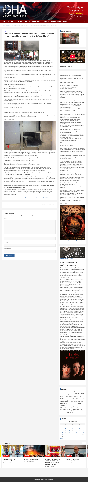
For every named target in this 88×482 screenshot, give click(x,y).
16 (83, 430)
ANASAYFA (6, 21)
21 (76, 432)
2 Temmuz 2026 (27, 461)
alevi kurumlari (14, 197)
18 (65, 432)
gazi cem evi (28, 197)
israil (61, 409)
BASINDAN (46, 21)
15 (79, 430)
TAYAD (72, 411)
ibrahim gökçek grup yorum (44, 197)
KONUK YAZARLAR (56, 21)
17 (62, 432)
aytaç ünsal (76, 396)
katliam (68, 409)
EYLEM (72, 401)
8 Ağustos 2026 (6, 462)
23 (83, 432)
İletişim (65, 21)
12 (69, 430)
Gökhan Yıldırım (69, 406)
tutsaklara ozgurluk (79, 411)
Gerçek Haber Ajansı (69, 403)
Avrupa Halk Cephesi (69, 396)
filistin (75, 401)
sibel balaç (65, 410)
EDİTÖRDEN (6, 455)
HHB (74, 407)
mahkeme (73, 409)
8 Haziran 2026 (48, 466)
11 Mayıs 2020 (7, 38)
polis (61, 410)
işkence (64, 409)
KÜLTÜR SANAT (36, 21)
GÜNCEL (13, 21)
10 (62, 430)
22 (79, 432)
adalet (61, 394)
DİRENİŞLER (27, 21)
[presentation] (83, 443)
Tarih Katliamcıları (10, 205)
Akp (73, 394)
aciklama (8, 197)
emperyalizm (65, 401)
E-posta (6, 242)
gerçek (63, 403)
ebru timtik (81, 399)
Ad (4, 236)
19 (69, 432)
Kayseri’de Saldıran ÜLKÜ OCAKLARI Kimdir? (43, 205)
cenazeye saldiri (21, 197)
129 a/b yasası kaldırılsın (65, 391)
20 (72, 432)
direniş (75, 398)
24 (62, 434)
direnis (70, 398)
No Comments (16, 38)
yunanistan (62, 413)
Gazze (82, 401)
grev (76, 403)
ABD (74, 392)
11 (65, 430)
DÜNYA (20, 21)
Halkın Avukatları (80, 406)
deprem (66, 399)
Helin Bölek (71, 407)
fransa (79, 401)
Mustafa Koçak (78, 409)
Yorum (5, 218)
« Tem (61, 438)
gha (11, 38)
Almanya (62, 396)
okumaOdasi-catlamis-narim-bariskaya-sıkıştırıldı (72, 241)
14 (76, 430)
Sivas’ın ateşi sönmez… (31, 459)
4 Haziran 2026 (69, 462)
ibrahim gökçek (34, 197)
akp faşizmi (79, 394)
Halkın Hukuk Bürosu (64, 407)
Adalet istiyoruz (67, 394)
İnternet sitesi (7, 248)
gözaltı (75, 406)
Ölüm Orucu (69, 413)
